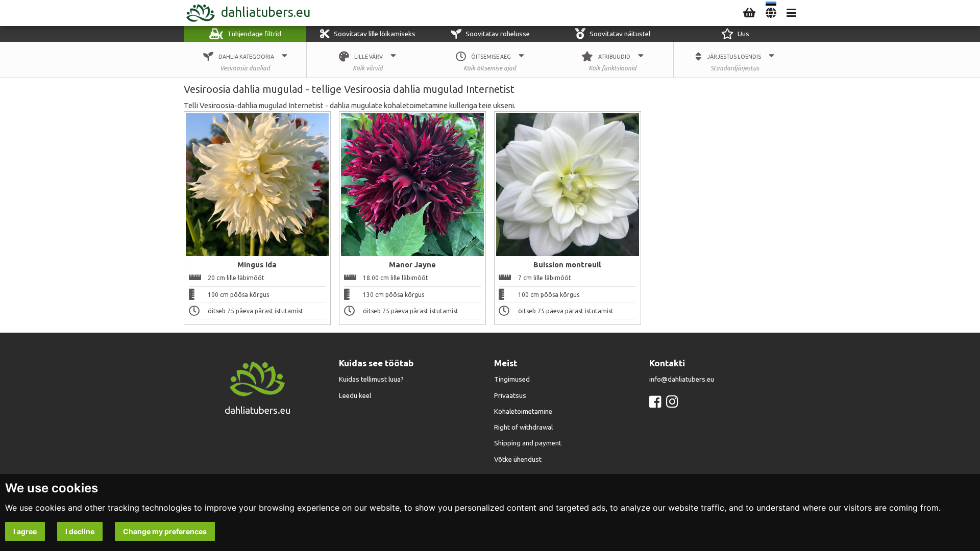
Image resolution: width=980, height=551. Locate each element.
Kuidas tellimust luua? (371, 379)
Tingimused (512, 379)
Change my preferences (165, 531)
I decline (79, 531)
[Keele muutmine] (771, 13)
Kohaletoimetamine (523, 411)
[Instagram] (672, 402)
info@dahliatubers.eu (681, 379)
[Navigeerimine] (791, 13)
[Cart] (749, 13)
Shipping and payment (527, 443)
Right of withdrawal (523, 427)
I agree (25, 531)
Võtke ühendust (518, 459)
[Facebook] (655, 402)
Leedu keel (355, 395)
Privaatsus (510, 395)
